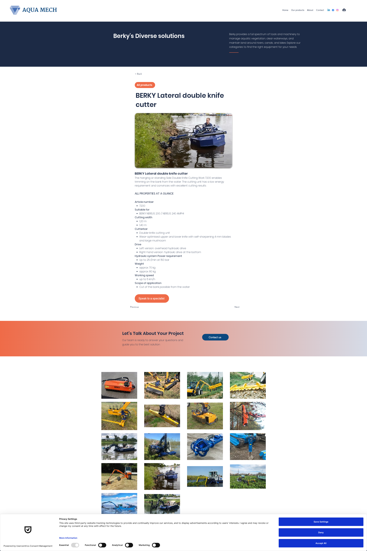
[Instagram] (337, 10)
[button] (144, 74)
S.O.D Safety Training (76, 9)
